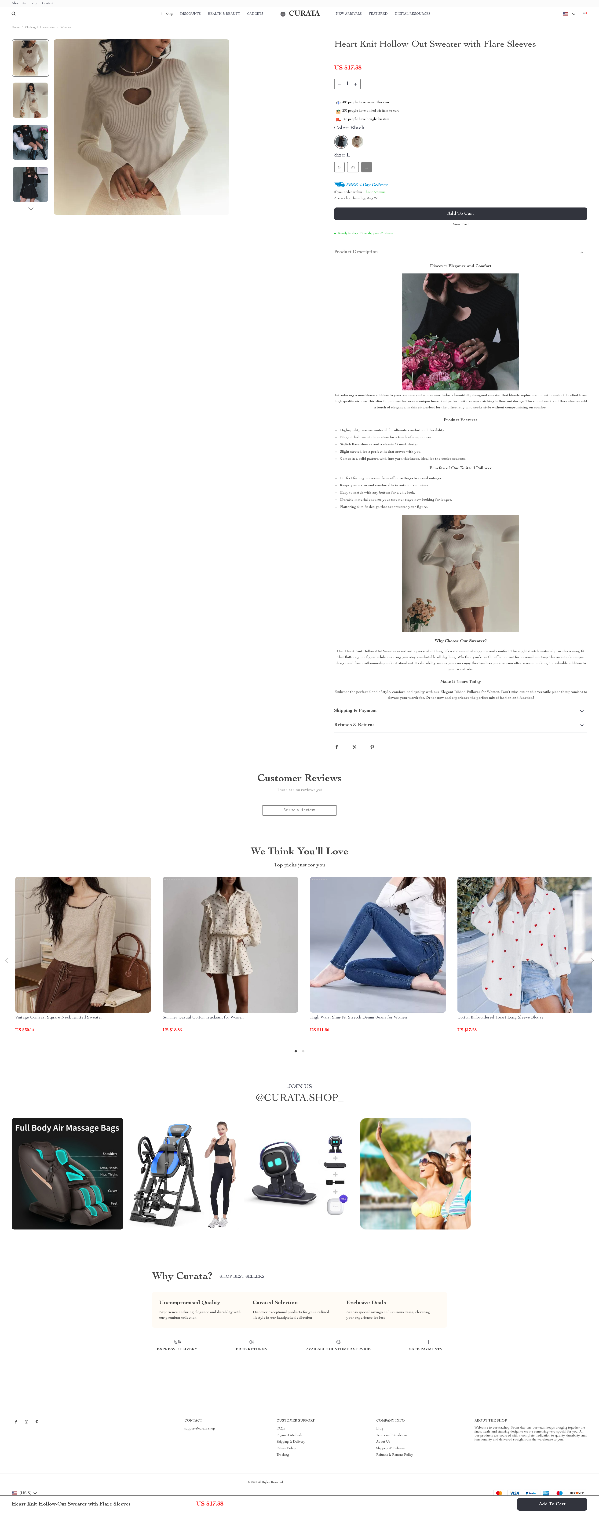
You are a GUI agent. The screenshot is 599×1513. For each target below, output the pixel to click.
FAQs (281, 1428)
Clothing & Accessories (40, 27)
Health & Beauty (224, 14)
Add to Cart (552, 1504)
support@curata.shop (199, 1428)
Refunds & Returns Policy (394, 1455)
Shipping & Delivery (291, 1442)
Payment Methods (290, 1435)
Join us (299, 1087)
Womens (66, 27)
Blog (33, 3)
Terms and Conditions (391, 1435)
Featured (378, 14)
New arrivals (349, 14)
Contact (47, 3)
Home (15, 27)
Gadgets (255, 14)
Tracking (283, 1455)
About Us (19, 3)
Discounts (190, 14)
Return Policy (286, 1448)
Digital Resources (413, 14)
